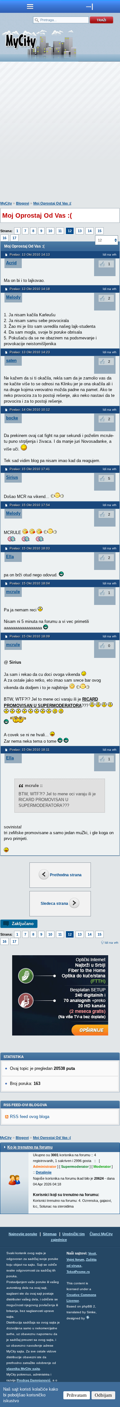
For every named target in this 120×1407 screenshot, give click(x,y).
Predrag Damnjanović (34, 1380)
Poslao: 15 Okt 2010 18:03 (30, 548)
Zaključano (23, 923)
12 (70, 231)
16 (4, 238)
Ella (10, 556)
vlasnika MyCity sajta (23, 1368)
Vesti (92, 1253)
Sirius (12, 477)
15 (99, 231)
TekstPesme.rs (78, 1271)
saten (11, 360)
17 (14, 238)
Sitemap (50, 1234)
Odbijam (103, 1395)
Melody (13, 297)
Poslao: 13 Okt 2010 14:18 (30, 289)
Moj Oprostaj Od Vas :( (52, 203)
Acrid (11, 262)
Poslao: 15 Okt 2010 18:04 (30, 583)
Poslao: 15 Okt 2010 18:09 (30, 636)
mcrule (13, 591)
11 (60, 231)
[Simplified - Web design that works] (88, 1317)
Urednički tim (73, 1234)
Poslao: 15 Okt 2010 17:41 (30, 469)
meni (30, 6)
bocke (12, 417)
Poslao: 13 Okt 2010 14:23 (30, 352)
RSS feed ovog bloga (29, 1116)
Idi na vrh (109, 254)
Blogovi (22, 203)
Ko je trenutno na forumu (29, 1147)
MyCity (6, 203)
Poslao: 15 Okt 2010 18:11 (30, 749)
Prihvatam (77, 1395)
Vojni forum (75, 1259)
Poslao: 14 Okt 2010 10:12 (30, 409)
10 (50, 231)
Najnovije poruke (23, 1234)
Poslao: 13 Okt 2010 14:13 (30, 254)
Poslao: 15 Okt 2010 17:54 (30, 505)
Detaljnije (44, 1172)
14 (90, 231)
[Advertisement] (60, 133)
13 (80, 231)
